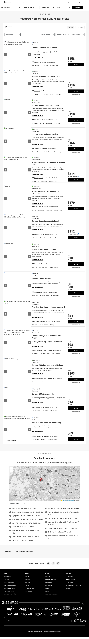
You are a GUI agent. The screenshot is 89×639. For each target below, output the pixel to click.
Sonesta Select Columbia (41, 279)
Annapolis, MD (38, 407)
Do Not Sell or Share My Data (73, 585)
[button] (11, 468)
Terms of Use (69, 582)
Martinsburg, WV (39, 436)
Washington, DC (38, 178)
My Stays (78, 2)
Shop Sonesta (28, 591)
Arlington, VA (38, 148)
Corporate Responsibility (51, 594)
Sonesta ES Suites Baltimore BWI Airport (47, 365)
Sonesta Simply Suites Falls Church (45, 105)
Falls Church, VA (38, 119)
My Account (28, 579)
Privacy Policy (69, 576)
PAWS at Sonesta (29, 588)
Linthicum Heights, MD (40, 350)
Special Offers (26, 2)
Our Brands (17, 2)
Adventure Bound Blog (10, 594)
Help (84, 2)
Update (77, 7)
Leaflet (64, 500)
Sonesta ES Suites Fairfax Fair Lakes (46, 77)
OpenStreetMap (70, 500)
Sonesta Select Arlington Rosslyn (45, 134)
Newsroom (48, 591)
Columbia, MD (38, 292)
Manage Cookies (70, 579)
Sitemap (68, 588)
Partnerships (48, 582)
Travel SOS (27, 585)
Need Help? (28, 582)
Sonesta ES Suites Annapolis (43, 394)
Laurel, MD (37, 264)
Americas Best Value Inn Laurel (44, 249)
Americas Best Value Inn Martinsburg (46, 423)
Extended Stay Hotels (9, 588)
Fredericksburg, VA (39, 321)
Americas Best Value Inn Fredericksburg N (48, 307)
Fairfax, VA (37, 91)
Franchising (48, 585)
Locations (6, 579)
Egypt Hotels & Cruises (10, 585)
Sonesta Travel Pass (50, 579)
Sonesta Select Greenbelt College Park (47, 221)
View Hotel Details (37, 58)
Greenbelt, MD (38, 234)
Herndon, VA (37, 62)
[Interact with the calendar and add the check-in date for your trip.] (36, 7)
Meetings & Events (36, 2)
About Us (47, 576)
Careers (47, 588)
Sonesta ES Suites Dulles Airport (44, 48)
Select (76, 64)
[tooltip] (78, 176)
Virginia (15, 551)
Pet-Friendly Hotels (9, 591)
